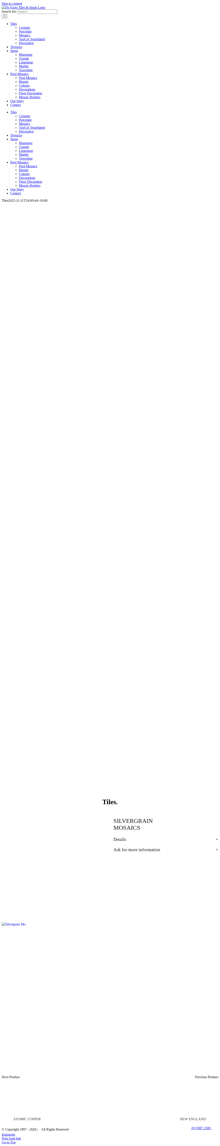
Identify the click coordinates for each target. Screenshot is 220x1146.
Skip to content (12, 3)
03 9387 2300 (201, 1128)
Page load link (11, 1138)
